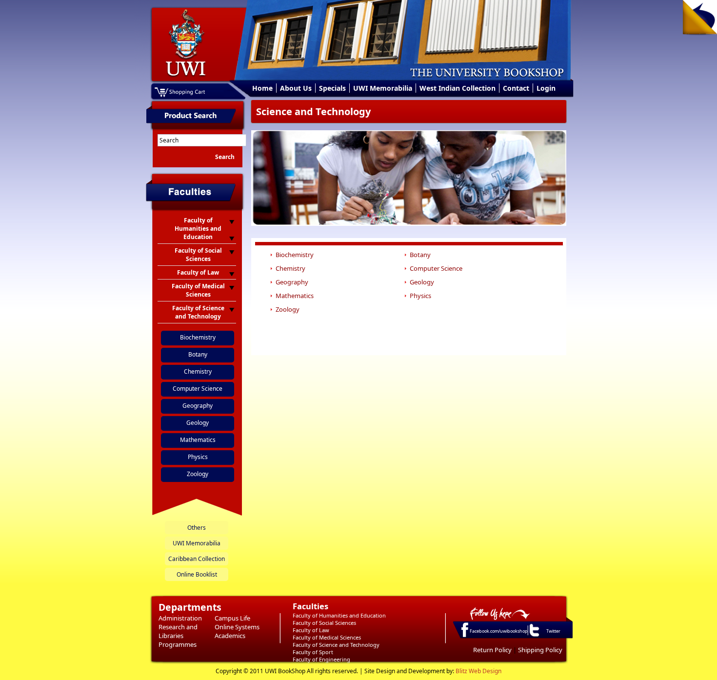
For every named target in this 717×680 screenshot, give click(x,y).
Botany (197, 354)
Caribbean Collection (196, 559)
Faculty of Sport (313, 652)
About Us (296, 88)
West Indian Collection (457, 88)
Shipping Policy (540, 649)
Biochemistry (198, 337)
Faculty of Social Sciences (324, 622)
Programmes (178, 644)
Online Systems (237, 626)
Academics (230, 635)
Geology (197, 423)
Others (196, 527)
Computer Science (197, 388)
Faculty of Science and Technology (336, 644)
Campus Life (232, 618)
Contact (516, 88)
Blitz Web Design (478, 671)
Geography (197, 405)
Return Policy (492, 649)
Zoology (197, 474)
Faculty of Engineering (321, 659)
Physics (198, 457)
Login (546, 88)
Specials (332, 88)
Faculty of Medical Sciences (327, 637)
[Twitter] (533, 636)
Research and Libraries (178, 631)
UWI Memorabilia (382, 88)
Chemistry (198, 371)
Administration (180, 618)
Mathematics (198, 440)
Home (262, 88)
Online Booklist (197, 574)
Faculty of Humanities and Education (339, 615)
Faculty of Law (311, 630)
